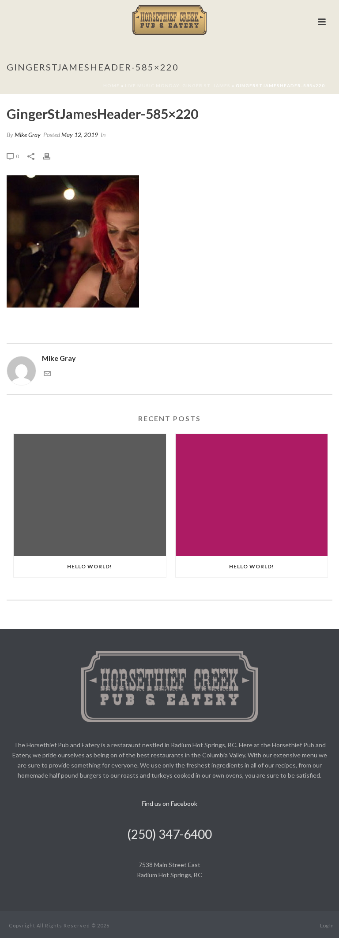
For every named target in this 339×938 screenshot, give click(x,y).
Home (111, 85)
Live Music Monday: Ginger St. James (177, 85)
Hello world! (89, 566)
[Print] (51, 156)
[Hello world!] (90, 495)
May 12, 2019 (79, 134)
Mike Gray (28, 134)
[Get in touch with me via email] (47, 374)
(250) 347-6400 (169, 834)
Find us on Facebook (169, 803)
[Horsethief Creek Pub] (169, 20)
